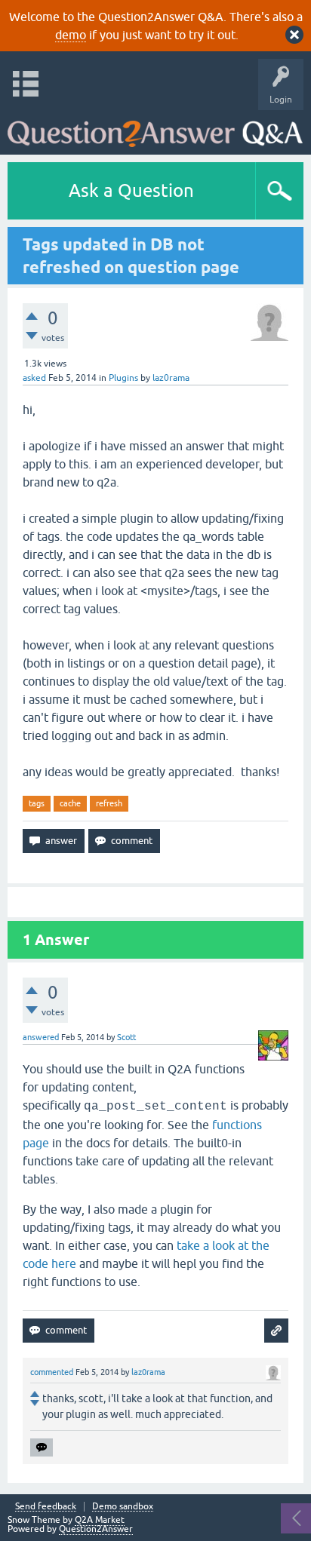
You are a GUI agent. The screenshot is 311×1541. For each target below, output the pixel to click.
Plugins (123, 378)
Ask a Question (131, 190)
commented (51, 1372)
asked (34, 378)
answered (41, 1037)
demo (70, 34)
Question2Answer (96, 1529)
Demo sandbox (122, 1507)
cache (70, 803)
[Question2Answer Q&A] (155, 128)
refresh (109, 803)
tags (37, 803)
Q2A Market (100, 1520)
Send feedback (45, 1507)
